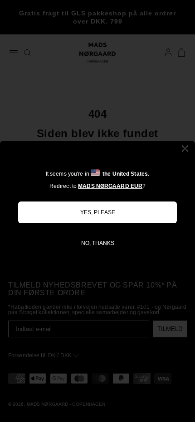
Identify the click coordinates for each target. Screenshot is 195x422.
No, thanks (97, 243)
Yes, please (97, 212)
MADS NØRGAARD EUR (110, 186)
